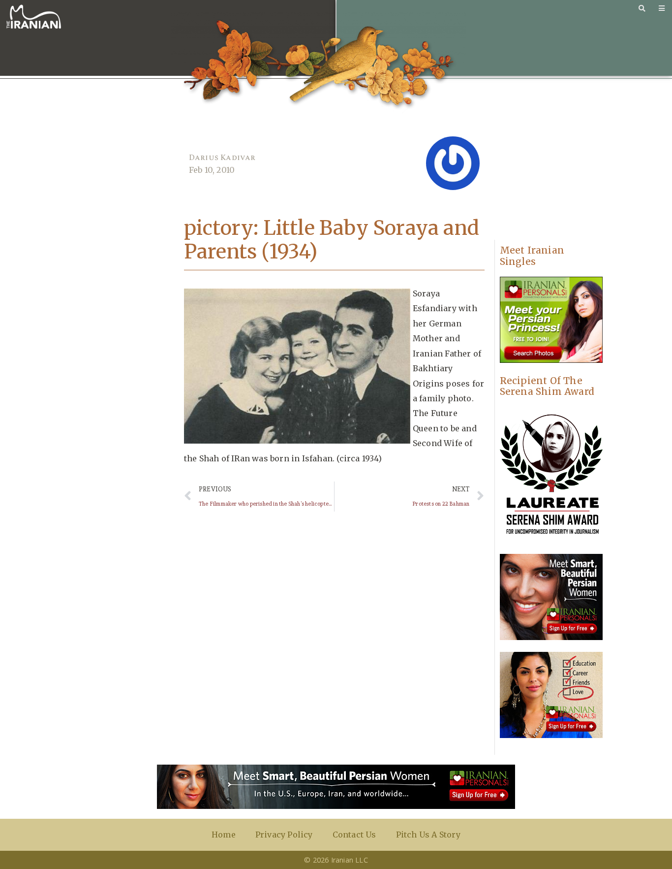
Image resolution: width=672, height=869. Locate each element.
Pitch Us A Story (428, 834)
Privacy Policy (284, 834)
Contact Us (354, 834)
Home (224, 834)
